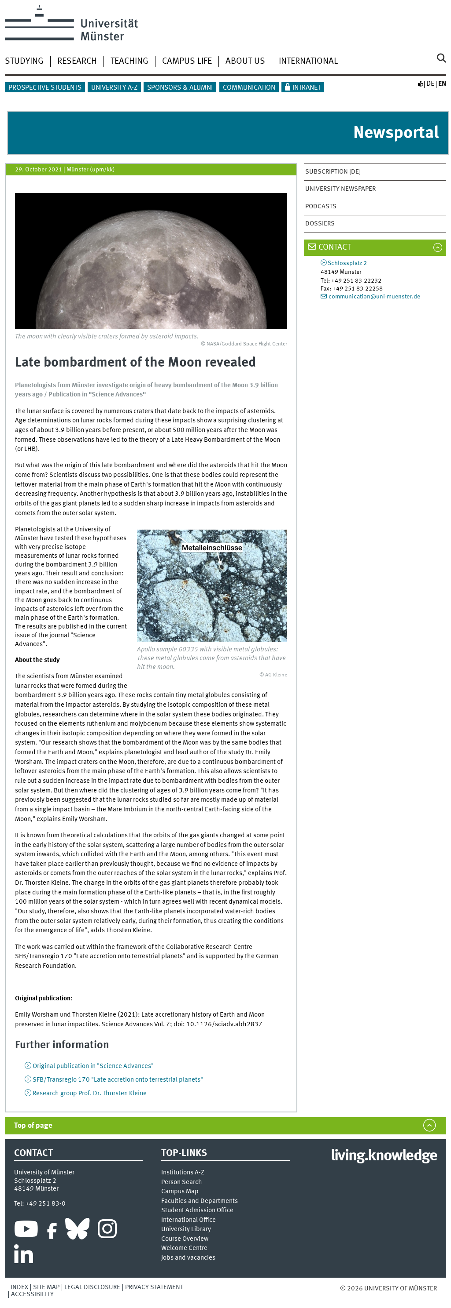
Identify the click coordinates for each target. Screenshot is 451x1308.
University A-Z (114, 87)
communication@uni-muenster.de (374, 297)
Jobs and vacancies (188, 1258)
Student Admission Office (197, 1210)
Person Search (181, 1182)
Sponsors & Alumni (180, 87)
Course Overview (184, 1239)
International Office (188, 1220)
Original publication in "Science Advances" (93, 1066)
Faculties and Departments (199, 1201)
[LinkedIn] (23, 1257)
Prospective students (44, 87)
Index (19, 1287)
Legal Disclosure (92, 1287)
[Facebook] (52, 1231)
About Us (245, 61)
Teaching (129, 61)
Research (77, 61)
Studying (24, 61)
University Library (186, 1229)
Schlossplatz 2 (347, 263)
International (308, 61)
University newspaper (340, 189)
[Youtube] (26, 1231)
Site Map (46, 1287)
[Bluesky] (77, 1231)
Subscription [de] (333, 171)
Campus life (187, 61)
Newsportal (396, 133)
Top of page (33, 1126)
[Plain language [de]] (420, 83)
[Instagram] (107, 1231)
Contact (334, 247)
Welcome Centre (184, 1248)
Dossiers (320, 223)
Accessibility (32, 1294)
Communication (249, 87)
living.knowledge (384, 1156)
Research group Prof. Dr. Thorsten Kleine (90, 1093)
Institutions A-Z (182, 1173)
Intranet (306, 87)
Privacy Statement (154, 1287)
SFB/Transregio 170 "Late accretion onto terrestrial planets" (118, 1079)
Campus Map (180, 1191)
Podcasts (320, 206)
